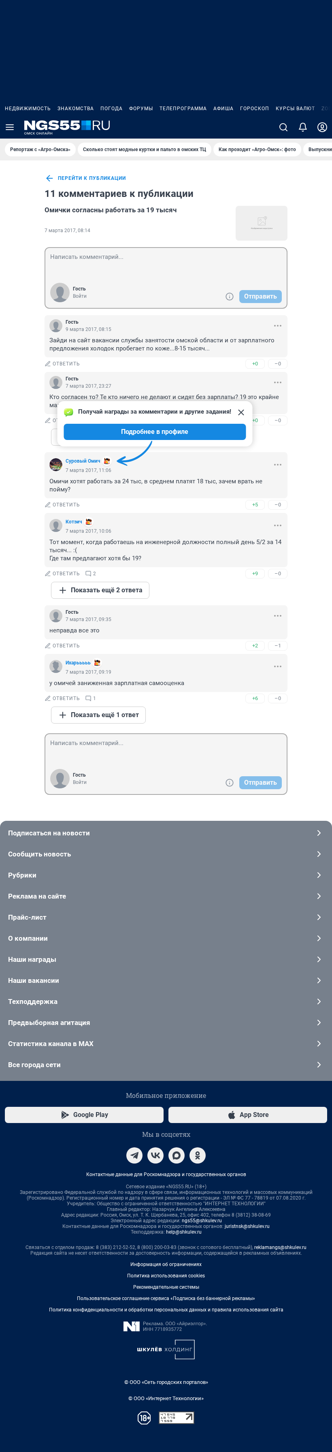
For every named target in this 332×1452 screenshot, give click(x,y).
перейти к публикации (92, 178)
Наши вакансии (33, 980)
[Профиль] (322, 127)
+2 (255, 646)
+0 (255, 364)
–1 (278, 646)
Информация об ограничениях (166, 1264)
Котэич (74, 522)
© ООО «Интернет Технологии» (166, 1398)
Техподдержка (32, 1001)
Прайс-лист (27, 917)
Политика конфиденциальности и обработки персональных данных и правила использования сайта (166, 1310)
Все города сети (34, 1065)
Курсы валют (295, 108)
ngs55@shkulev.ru (202, 1221)
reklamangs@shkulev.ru (280, 1247)
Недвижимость (28, 108)
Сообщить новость (39, 854)
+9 (255, 573)
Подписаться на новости (49, 833)
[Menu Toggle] (9, 127)
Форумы (141, 108)
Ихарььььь (78, 663)
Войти (80, 296)
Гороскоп (254, 108)
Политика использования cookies (166, 1276)
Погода (111, 108)
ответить (66, 364)
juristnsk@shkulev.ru (247, 1226)
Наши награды (32, 959)
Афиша (223, 108)
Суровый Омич (83, 461)
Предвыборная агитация (49, 1023)
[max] (176, 1155)
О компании (28, 938)
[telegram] (134, 1155)
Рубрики (22, 875)
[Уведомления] (303, 127)
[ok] (197, 1155)
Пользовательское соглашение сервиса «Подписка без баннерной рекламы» (166, 1298)
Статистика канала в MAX (51, 1044)
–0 (278, 364)
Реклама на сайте (37, 896)
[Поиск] (283, 127)
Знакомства (75, 108)
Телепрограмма (183, 108)
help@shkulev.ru (184, 1232)
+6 (255, 698)
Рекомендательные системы (166, 1287)
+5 (255, 505)
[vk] (155, 1155)
